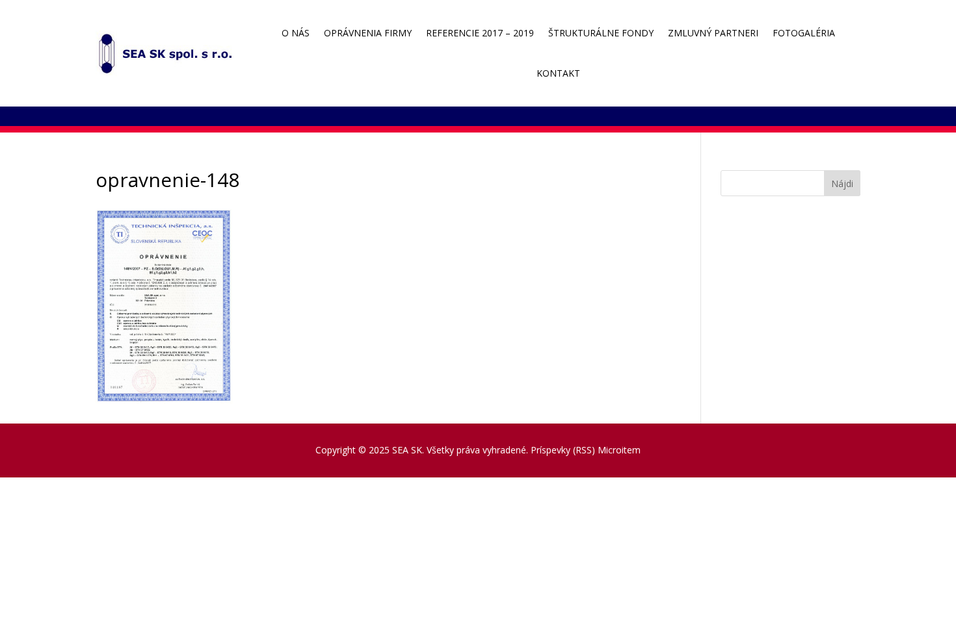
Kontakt (558, 73)
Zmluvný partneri (713, 33)
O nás (296, 33)
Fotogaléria (804, 33)
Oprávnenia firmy (368, 33)
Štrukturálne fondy (601, 33)
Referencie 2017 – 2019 (480, 33)
